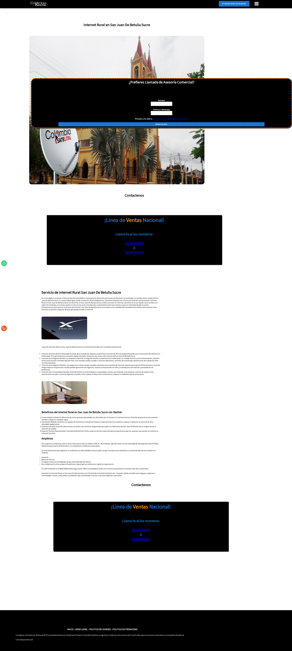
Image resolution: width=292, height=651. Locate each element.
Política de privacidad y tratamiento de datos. (170, 119)
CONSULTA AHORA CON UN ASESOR (234, 4)
